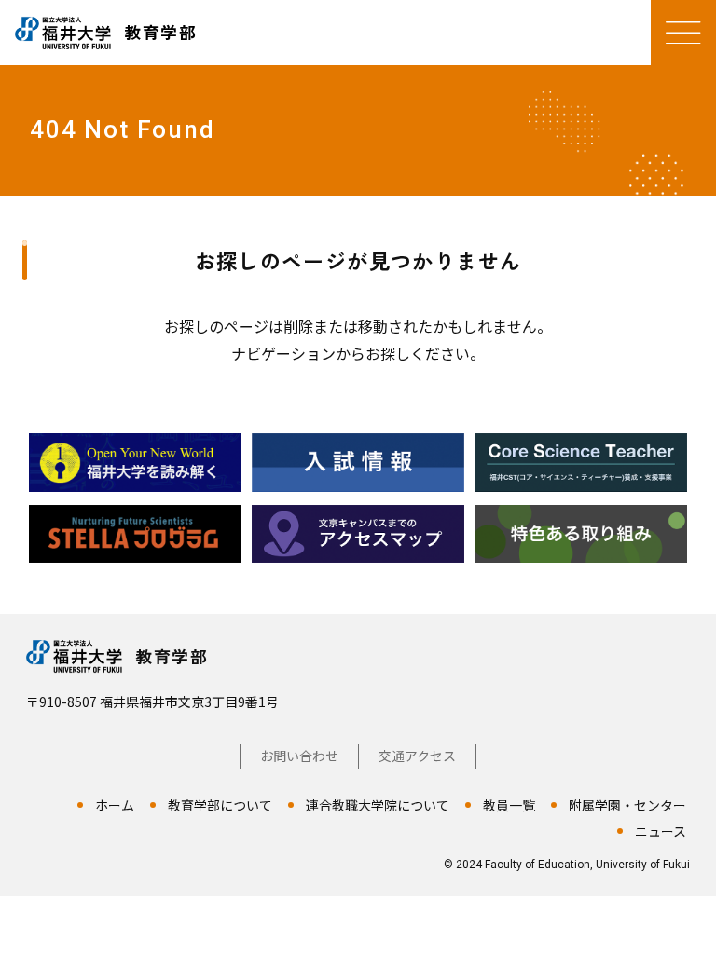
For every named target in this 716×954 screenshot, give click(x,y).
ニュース (660, 831)
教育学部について (220, 805)
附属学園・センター (627, 805)
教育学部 (171, 656)
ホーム (114, 805)
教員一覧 (509, 805)
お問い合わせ (299, 755)
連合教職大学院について (377, 805)
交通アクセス (417, 755)
